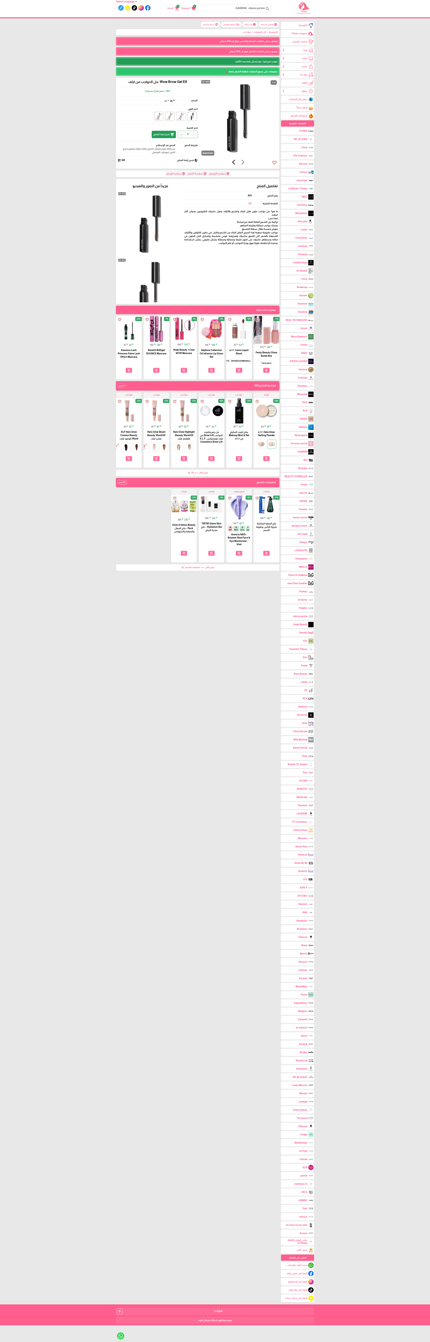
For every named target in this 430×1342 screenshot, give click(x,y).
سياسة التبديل (197, 173)
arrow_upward (120, 1311)
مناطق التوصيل (231, 24)
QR (121, 160)
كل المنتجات (260, 32)
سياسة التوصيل (219, 173)
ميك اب (247, 32)
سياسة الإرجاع (175, 173)
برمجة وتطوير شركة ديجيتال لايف (215, 1320)
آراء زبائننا (250, 24)
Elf (250, 203)
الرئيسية (273, 32)
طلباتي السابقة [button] (269, 24)
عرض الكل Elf (197, 473)
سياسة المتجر (210, 24)
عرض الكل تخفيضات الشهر (198, 568)
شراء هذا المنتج (163, 134)
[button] (188, 8)
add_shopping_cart (266, 370)
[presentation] (243, 162)
